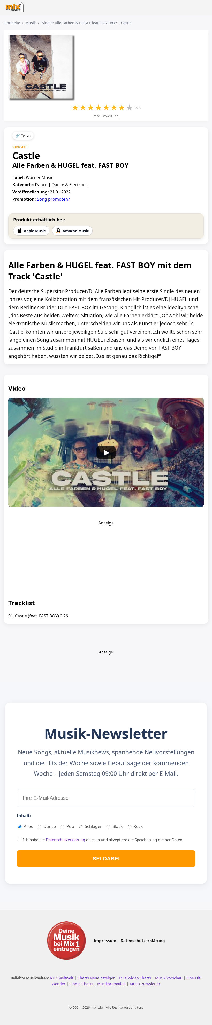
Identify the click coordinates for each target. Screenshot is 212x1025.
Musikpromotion (112, 983)
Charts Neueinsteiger (97, 977)
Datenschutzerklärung (65, 839)
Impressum (105, 940)
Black (117, 826)
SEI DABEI (106, 858)
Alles (28, 826)
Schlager (93, 826)
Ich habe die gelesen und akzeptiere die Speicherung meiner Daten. (102, 839)
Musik (30, 22)
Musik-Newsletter (145, 983)
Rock (138, 826)
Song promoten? (53, 199)
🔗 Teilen (23, 136)
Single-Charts (82, 983)
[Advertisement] (106, 558)
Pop (70, 826)
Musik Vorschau (169, 977)
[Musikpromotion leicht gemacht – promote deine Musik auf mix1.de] (66, 940)
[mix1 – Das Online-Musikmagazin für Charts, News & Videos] (16, 5)
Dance (49, 826)
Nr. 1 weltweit (62, 977)
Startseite (12, 22)
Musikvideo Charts (135, 977)
